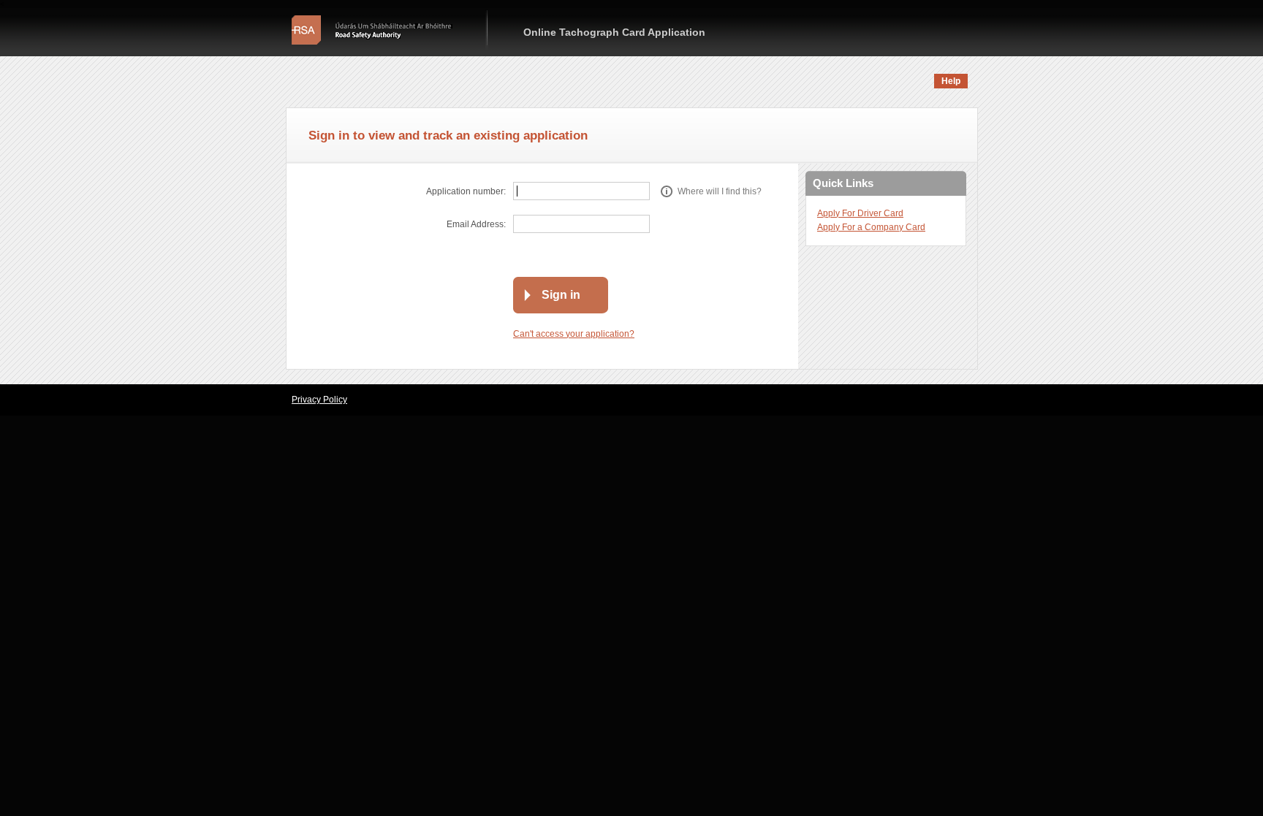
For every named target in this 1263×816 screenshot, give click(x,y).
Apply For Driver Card (860, 213)
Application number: (466, 191)
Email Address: (476, 224)
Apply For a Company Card (871, 227)
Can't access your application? (573, 334)
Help (950, 81)
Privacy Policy (319, 399)
